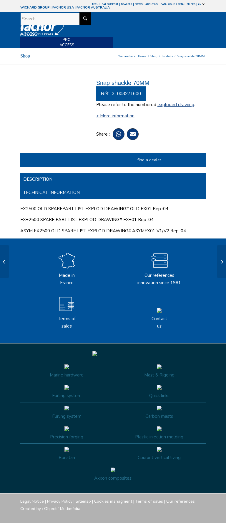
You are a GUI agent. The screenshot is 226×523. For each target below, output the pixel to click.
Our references (180, 501)
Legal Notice (32, 501)
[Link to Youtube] (183, 515)
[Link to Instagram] (174, 515)
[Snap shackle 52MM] (4, 261)
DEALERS (126, 4)
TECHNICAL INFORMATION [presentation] (51, 192)
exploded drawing (175, 105)
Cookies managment (113, 501)
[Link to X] (192, 515)
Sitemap (83, 501)
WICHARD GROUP (35, 7)
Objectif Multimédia (62, 509)
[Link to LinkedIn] (201, 515)
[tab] (113, 179)
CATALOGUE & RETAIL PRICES (177, 4)
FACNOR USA (63, 7)
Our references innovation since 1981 (159, 279)
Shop (25, 55)
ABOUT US (151, 4)
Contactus (159, 322)
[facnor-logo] (85, 30)
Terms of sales (67, 322)
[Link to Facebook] (166, 515)
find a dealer (149, 160)
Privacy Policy (59, 501)
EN (200, 4)
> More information (115, 116)
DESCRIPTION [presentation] (37, 179)
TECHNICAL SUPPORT (105, 4)
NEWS (139, 4)
